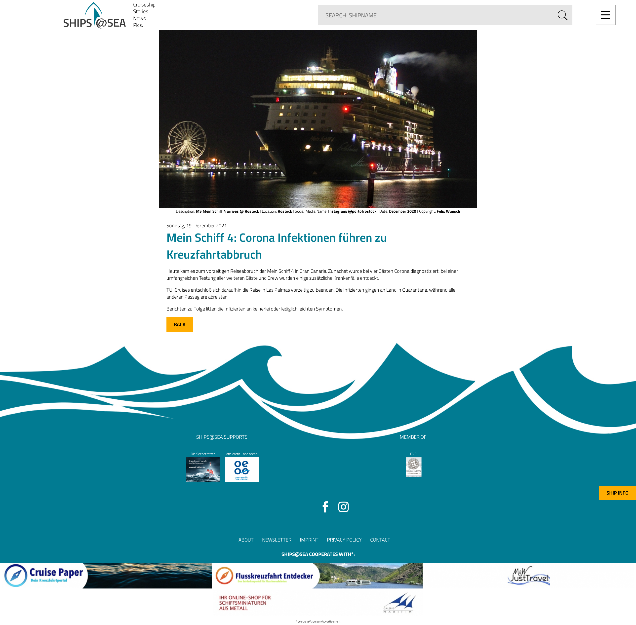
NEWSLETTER (276, 540)
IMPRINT (309, 540)
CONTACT (380, 540)
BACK (180, 324)
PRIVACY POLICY (344, 540)
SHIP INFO (617, 493)
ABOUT (246, 540)
